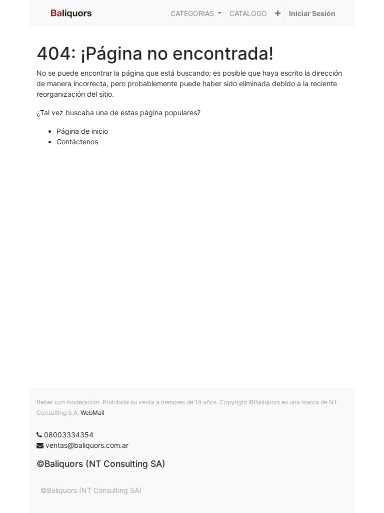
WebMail (92, 412)
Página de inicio (82, 131)
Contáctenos (77, 141)
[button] (277, 13)
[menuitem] (248, 13)
